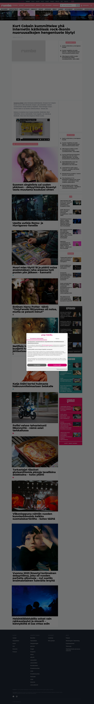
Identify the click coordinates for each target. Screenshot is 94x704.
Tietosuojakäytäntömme (62, 369)
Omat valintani (37, 365)
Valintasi (57, 338)
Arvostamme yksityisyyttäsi (36, 338)
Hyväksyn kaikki (57, 365)
